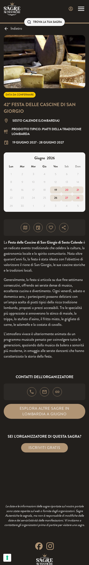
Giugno (39, 158)
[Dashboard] (70, 8)
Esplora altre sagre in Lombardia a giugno (45, 411)
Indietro (16, 28)
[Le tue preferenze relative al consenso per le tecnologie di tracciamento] (7, 558)
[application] (44, 182)
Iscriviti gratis (44, 447)
